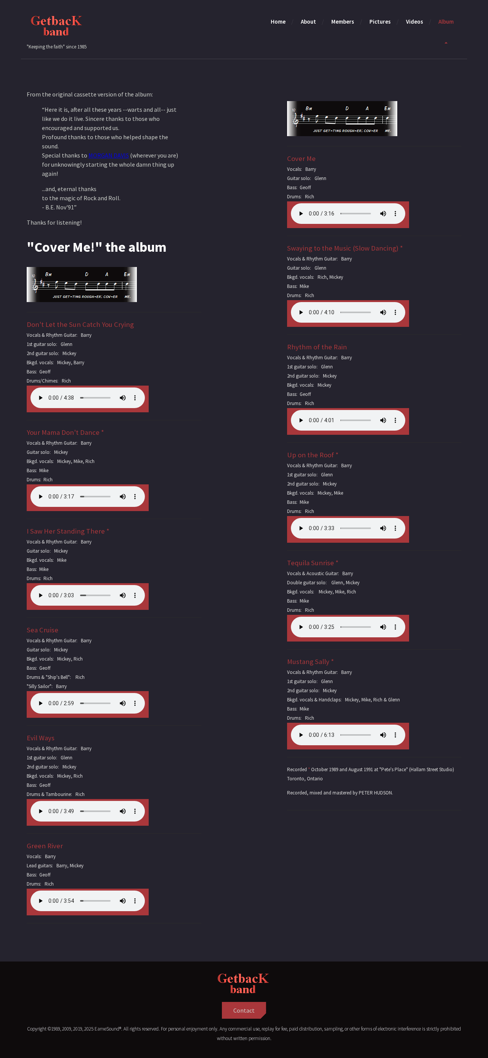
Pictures (380, 21)
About (308, 21)
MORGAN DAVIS (108, 155)
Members (342, 21)
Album (446, 21)
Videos (414, 21)
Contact (244, 1010)
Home (278, 21)
